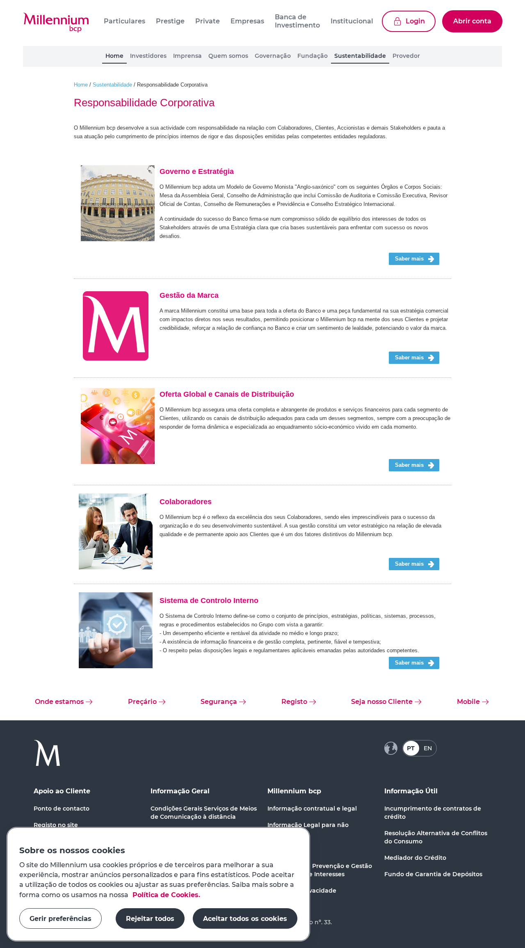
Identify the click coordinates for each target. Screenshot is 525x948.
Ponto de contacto (61, 808)
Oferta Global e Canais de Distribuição (227, 394)
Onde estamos (59, 702)
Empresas (247, 21)
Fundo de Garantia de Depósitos (433, 874)
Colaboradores (186, 502)
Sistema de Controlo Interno (209, 600)
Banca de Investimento (297, 21)
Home (114, 55)
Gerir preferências (60, 918)
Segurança (219, 702)
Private (207, 21)
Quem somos (228, 55)
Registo (294, 702)
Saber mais (409, 259)
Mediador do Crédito (415, 857)
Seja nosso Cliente (382, 702)
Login (415, 21)
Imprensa (187, 55)
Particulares (124, 21)
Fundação (312, 55)
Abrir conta (472, 21)
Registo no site (56, 825)
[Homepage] (56, 23)
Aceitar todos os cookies (245, 918)
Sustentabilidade (360, 55)
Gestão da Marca (189, 295)
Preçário (142, 702)
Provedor (406, 55)
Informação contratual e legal (312, 808)
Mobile (468, 702)
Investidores (148, 55)
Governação (273, 55)
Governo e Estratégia (197, 171)
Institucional (352, 21)
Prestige (170, 21)
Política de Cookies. (165, 894)
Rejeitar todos (150, 918)
